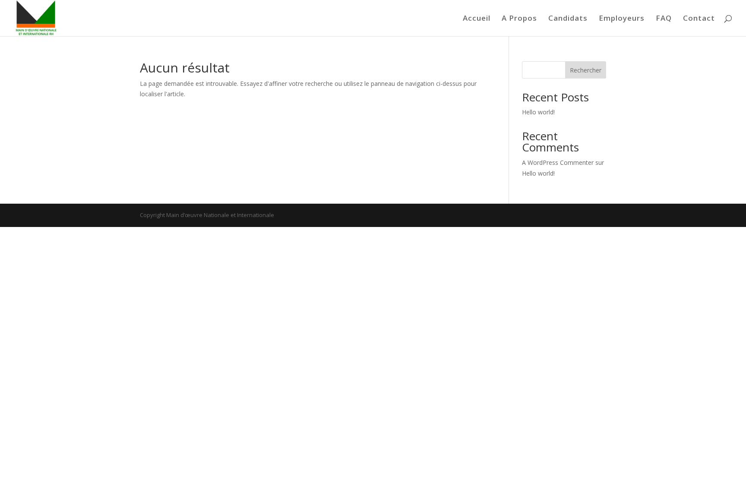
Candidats (568, 19)
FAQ (664, 19)
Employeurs (622, 19)
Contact (699, 19)
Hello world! (538, 112)
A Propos (519, 19)
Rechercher (585, 70)
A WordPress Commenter (558, 162)
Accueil (476, 19)
